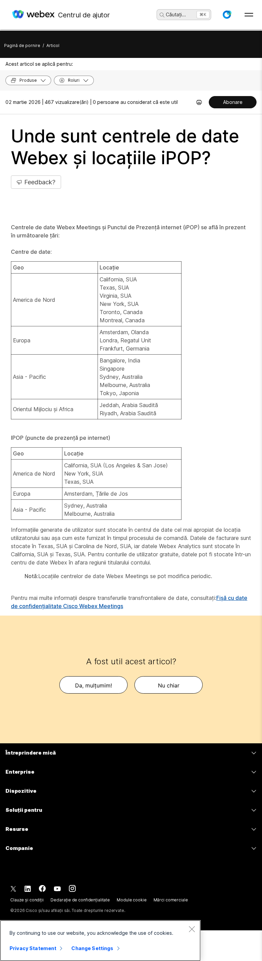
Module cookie (131, 899)
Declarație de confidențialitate (80, 899)
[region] (100, 940)
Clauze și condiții (27, 899)
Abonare (233, 102)
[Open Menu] (249, 15)
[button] (227, 15)
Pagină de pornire (22, 45)
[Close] (191, 929)
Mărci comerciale (171, 899)
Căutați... (176, 14)
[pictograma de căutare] (162, 15)
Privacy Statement (33, 948)
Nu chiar (168, 685)
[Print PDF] (199, 102)
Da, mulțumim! (93, 685)
